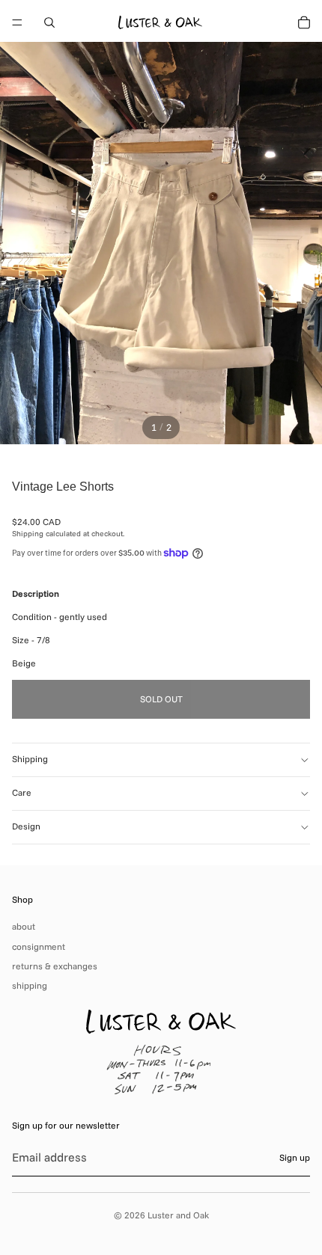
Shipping (30, 758)
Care (21, 792)
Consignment (38, 946)
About (23, 926)
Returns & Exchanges (54, 966)
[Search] (49, 22)
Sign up (294, 1157)
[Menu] (17, 22)
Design (26, 826)
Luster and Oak (178, 1215)
